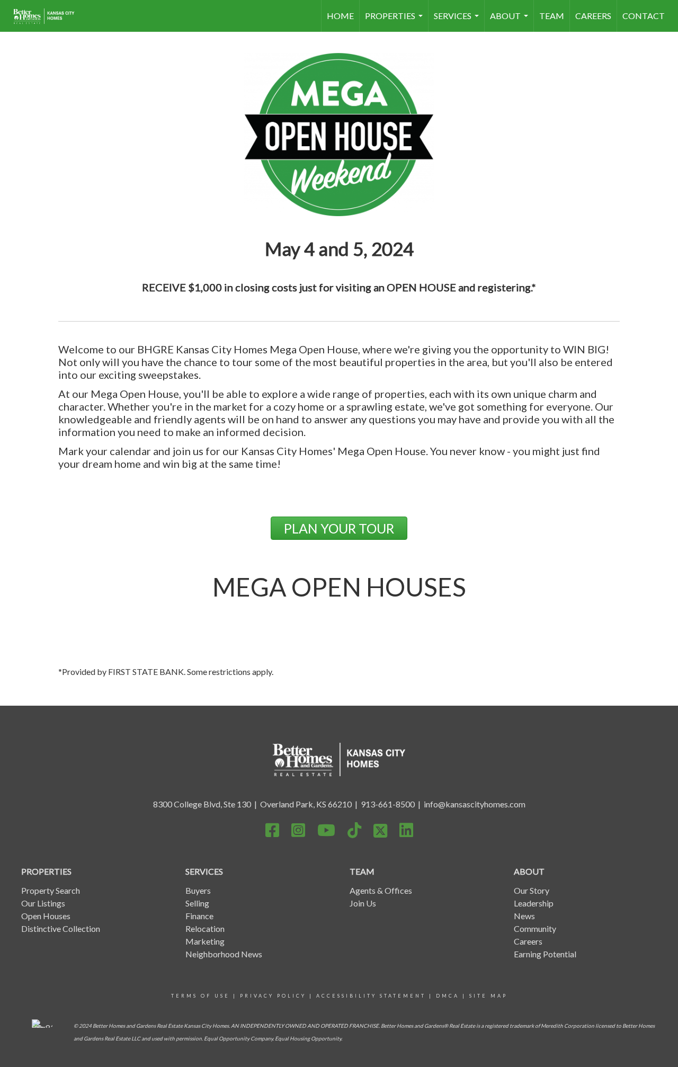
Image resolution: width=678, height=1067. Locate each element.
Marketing (205, 941)
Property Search (50, 890)
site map (488, 996)
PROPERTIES (395, 21)
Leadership (534, 903)
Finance (199, 916)
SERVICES (457, 21)
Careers (528, 941)
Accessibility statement (371, 996)
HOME (340, 16)
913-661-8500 (388, 804)
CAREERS (593, 16)
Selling (197, 903)
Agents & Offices (381, 890)
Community (535, 928)
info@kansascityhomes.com (474, 804)
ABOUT (510, 21)
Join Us (363, 903)
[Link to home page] (49, 16)
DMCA (447, 996)
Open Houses (45, 916)
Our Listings (43, 903)
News (524, 916)
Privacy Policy (273, 996)
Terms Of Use (200, 996)
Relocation (205, 928)
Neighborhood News (223, 954)
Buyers (198, 890)
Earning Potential (545, 954)
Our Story (531, 890)
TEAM (551, 16)
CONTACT (643, 16)
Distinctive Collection (60, 928)
